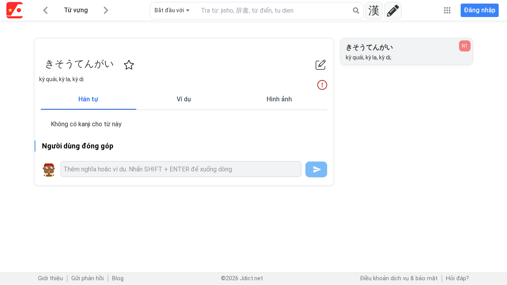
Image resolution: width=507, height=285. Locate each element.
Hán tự (88, 99)
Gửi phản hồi (87, 278)
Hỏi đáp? (457, 278)
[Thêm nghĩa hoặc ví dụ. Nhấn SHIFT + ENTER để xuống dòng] (181, 169)
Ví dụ (184, 99)
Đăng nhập (480, 10)
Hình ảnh (279, 99)
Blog (118, 278)
